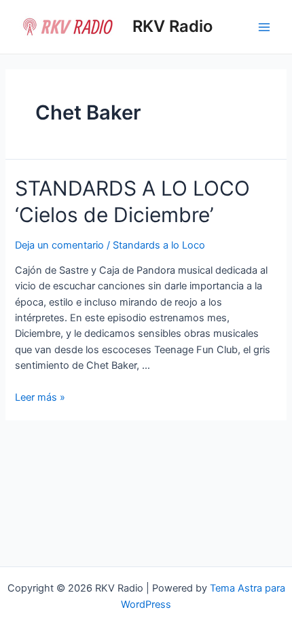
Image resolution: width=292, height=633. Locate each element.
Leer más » (40, 397)
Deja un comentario (59, 245)
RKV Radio (172, 26)
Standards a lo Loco (159, 245)
